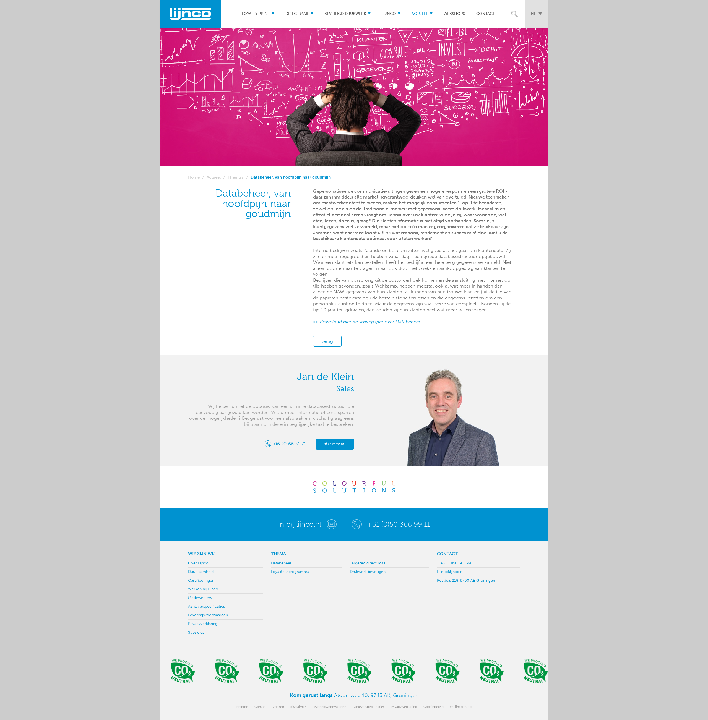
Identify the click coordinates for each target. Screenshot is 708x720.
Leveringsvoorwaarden (208, 615)
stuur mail (334, 444)
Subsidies (196, 632)
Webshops (454, 13)
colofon (242, 707)
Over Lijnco (198, 563)
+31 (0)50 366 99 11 (398, 524)
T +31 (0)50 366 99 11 (456, 563)
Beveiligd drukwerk (345, 13)
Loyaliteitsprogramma (290, 571)
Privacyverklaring (202, 623)
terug (327, 341)
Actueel (420, 13)
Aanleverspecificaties (206, 606)
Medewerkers (200, 597)
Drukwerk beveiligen (368, 571)
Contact (485, 13)
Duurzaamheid (201, 571)
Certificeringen (201, 580)
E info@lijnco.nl (450, 571)
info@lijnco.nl (299, 524)
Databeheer (281, 563)
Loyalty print (256, 13)
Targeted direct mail (367, 563)
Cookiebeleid (433, 707)
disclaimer (298, 707)
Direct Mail (297, 13)
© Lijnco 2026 (461, 707)
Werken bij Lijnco (203, 589)
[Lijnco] (190, 14)
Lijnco (389, 13)
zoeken (278, 707)
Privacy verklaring (404, 707)
